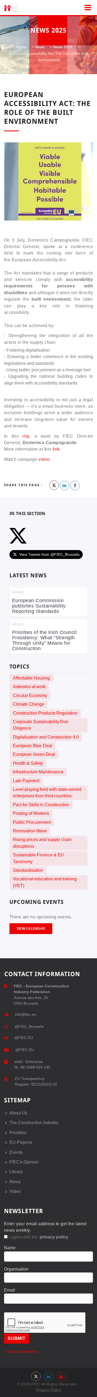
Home (21, 47)
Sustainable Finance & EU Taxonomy (38, 858)
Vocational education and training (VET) (45, 882)
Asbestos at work (29, 686)
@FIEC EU (23, 1037)
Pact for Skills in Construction (41, 804)
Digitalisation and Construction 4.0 (46, 737)
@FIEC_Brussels (29, 1026)
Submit (17, 1338)
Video (15, 1191)
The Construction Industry (33, 1122)
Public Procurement (32, 822)
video (44, 459)
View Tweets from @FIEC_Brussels (49, 554)
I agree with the (38, 1237)
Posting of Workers (31, 813)
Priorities (17, 1132)
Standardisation (28, 870)
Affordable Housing (31, 678)
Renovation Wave (30, 831)
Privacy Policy (48, 1390)
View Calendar (31, 929)
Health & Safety (28, 763)
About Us (18, 1113)
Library (16, 1171)
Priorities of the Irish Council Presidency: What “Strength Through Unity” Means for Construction (44, 640)
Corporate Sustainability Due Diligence (40, 724)
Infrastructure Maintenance (38, 772)
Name (10, 1247)
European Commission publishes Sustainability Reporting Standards (39, 606)
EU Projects (20, 1142)
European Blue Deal (32, 745)
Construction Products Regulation (45, 713)
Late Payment (26, 780)
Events (16, 1152)
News (39, 47)
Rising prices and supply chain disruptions (42, 842)
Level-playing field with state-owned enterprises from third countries (47, 792)
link (56, 449)
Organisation (16, 1269)
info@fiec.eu (25, 1014)
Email (9, 1290)
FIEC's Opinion (24, 1162)
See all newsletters (22, 1352)
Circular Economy (30, 695)
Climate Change (28, 704)
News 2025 (62, 47)
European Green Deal (34, 754)
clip (26, 436)
